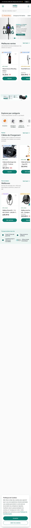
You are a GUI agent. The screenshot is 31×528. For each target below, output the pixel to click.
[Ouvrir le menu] (3, 6)
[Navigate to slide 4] (16, 38)
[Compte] (28, 6)
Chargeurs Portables (19, 15)
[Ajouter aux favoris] (15, 54)
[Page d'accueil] (15, 6)
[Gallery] (15, 28)
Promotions (7, 15)
